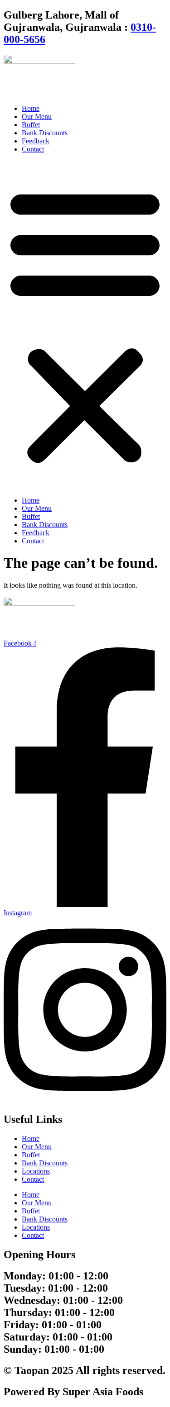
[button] (85, 325)
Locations (36, 1171)
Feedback (35, 141)
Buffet (31, 124)
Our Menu (37, 116)
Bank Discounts (45, 133)
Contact (33, 149)
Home (30, 108)
